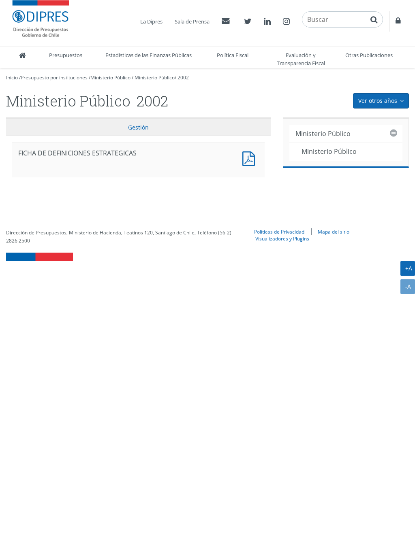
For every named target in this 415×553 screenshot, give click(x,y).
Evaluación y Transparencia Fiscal (301, 59)
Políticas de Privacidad (279, 231)
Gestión (138, 127)
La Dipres (151, 21)
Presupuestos (65, 55)
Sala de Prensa (192, 21)
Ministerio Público (110, 77)
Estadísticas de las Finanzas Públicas (148, 55)
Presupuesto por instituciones (54, 77)
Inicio (12, 77)
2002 (183, 77)
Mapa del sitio (333, 231)
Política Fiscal (232, 55)
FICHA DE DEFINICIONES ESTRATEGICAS (250, 158)
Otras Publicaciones (369, 55)
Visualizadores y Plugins (282, 238)
